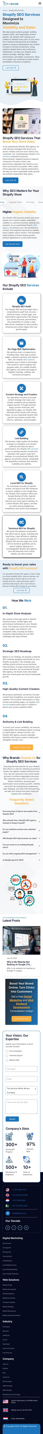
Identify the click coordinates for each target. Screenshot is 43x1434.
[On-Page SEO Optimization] (21, 343)
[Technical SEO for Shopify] (21, 522)
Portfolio (5, 1368)
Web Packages (7, 1390)
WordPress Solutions (9, 1298)
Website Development (9, 1289)
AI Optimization (7, 1261)
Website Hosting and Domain (11, 1315)
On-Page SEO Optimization (21, 349)
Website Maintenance (9, 1311)
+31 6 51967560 (18, 1200)
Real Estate (6, 1344)
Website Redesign (8, 1306)
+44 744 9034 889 (20, 1195)
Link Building (21, 438)
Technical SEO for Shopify (21, 528)
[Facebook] (26, 1227)
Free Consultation (15, 1051)
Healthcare (6, 1335)
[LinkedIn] (8, 1227)
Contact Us (6, 1377)
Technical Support (15, 1055)
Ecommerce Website (9, 1302)
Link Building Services (9, 1265)
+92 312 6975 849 (19, 1206)
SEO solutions (29, 359)
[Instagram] (20, 1227)
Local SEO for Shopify (21, 483)
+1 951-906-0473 (19, 1190)
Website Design (7, 1285)
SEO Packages (7, 1381)
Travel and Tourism (8, 1348)
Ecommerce (6, 1327)
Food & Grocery (7, 1353)
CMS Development (8, 1293)
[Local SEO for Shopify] (21, 477)
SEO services (32, 449)
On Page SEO (7, 1248)
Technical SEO (7, 1256)
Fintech (5, 1340)
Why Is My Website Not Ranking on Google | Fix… (19, 963)
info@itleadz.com (19, 1213)
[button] (40, 3)
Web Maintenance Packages (11, 1394)
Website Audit (14, 1060)
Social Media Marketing (10, 1269)
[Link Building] (21, 432)
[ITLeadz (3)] (10, 3)
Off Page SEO (7, 1252)
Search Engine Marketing (10, 1274)
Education (6, 1331)
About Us (5, 1364)
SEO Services (7, 1243)
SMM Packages (7, 1386)
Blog (4, 1373)
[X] (14, 1227)
